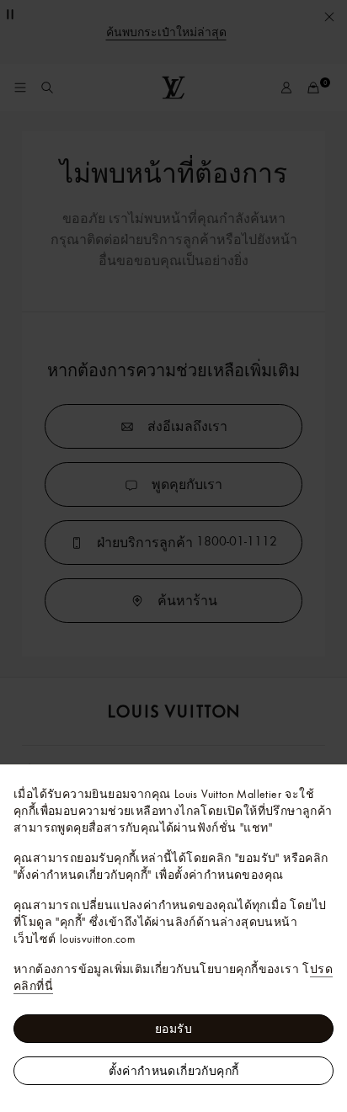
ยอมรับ (173, 1028)
